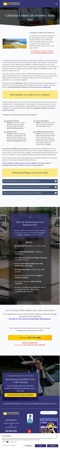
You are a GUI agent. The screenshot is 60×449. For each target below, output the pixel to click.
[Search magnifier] (56, 413)
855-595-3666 (34, 337)
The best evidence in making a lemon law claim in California (19, 163)
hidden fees (47, 87)
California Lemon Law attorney (13, 60)
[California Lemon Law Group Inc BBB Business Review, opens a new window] (30, 415)
